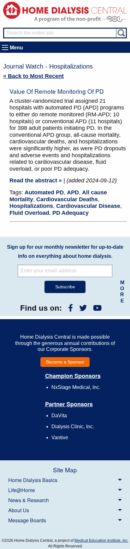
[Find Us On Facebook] (70, 308)
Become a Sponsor (65, 361)
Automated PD (44, 192)
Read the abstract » (35, 180)
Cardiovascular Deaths (67, 199)
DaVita (59, 415)
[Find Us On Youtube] (97, 308)
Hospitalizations (31, 206)
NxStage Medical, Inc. (75, 387)
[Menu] (5, 47)
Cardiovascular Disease (88, 206)
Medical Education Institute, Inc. (101, 540)
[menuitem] (65, 480)
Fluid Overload (29, 213)
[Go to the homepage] (65, 10)
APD (73, 192)
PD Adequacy (70, 213)
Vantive (59, 437)
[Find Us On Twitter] (83, 308)
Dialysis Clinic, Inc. (72, 426)
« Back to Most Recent (33, 76)
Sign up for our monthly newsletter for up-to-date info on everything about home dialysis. (65, 251)
